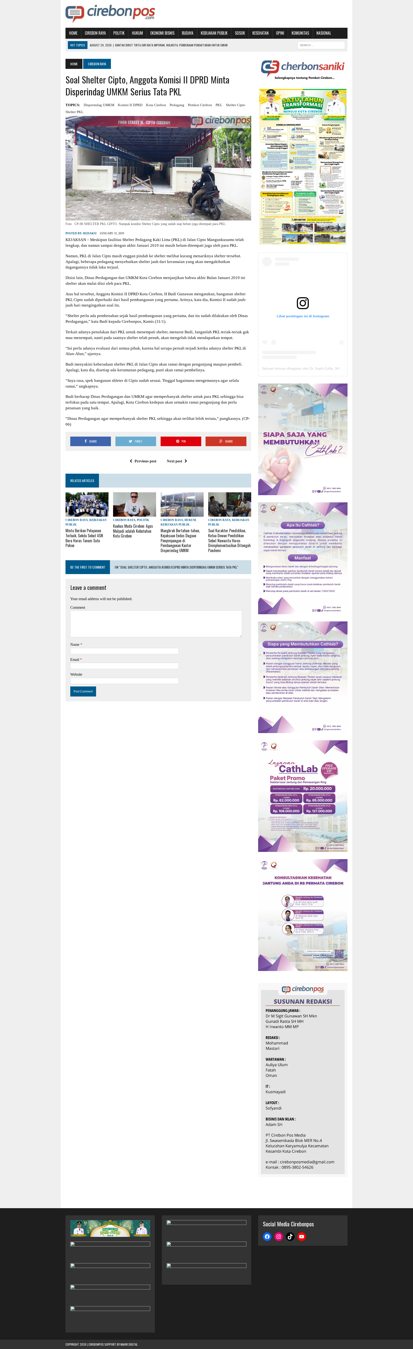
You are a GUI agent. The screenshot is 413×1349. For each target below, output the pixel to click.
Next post (174, 461)
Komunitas (300, 33)
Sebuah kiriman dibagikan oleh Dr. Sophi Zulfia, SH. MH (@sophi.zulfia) (316, 368)
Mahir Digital (129, 1344)
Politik (119, 33)
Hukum (137, 33)
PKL (219, 105)
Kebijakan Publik (214, 33)
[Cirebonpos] (110, 14)
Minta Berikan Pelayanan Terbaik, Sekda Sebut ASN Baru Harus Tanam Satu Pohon (84, 538)
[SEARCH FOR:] (321, 44)
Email (75, 660)
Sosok (240, 33)
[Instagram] (278, 1236)
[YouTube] (301, 1236)
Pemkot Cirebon (200, 105)
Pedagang (177, 105)
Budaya (187, 33)
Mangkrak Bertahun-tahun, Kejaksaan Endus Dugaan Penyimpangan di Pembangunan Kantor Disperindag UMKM (180, 540)
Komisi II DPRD (130, 105)
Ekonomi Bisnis (162, 33)
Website (76, 674)
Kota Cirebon (156, 105)
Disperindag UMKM (99, 105)
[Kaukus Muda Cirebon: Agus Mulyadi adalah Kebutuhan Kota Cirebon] (134, 513)
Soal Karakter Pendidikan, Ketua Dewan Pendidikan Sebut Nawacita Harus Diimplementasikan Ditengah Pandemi (229, 540)
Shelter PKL (74, 112)
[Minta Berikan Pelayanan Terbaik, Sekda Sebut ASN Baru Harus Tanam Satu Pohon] (87, 513)
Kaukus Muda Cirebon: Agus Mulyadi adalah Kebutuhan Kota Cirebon (133, 531)
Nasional (323, 33)
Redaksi (90, 233)
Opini (280, 33)
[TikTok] (290, 1236)
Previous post (145, 461)
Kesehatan (260, 33)
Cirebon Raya (95, 33)
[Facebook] (267, 1236)
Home (73, 33)
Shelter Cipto (235, 105)
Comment (77, 607)
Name (75, 644)
